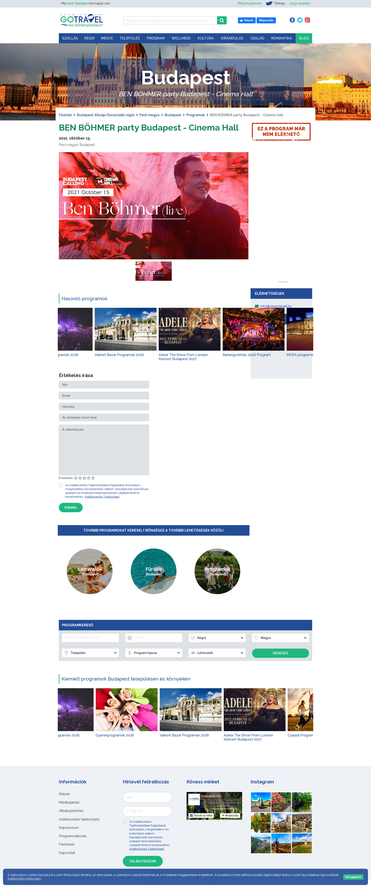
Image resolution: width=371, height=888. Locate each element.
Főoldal (65, 115)
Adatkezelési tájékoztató (79, 819)
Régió (89, 38)
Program (155, 38)
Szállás (70, 38)
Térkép (279, 3)
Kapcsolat (67, 853)
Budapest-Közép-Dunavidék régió (105, 115)
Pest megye (150, 115)
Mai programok (249, 3)
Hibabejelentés (71, 811)
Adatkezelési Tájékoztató (102, 496)
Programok (195, 115)
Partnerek (67, 844)
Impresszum (69, 828)
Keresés (280, 653)
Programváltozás (73, 836)
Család (257, 38)
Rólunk (64, 794)
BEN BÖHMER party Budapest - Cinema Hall (149, 127)
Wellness (181, 38)
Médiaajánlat (69, 802)
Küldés (71, 507)
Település (130, 38)
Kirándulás (232, 38)
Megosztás (232, 815)
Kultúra (206, 38)
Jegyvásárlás (299, 3)
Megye (107, 38)
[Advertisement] (283, 216)
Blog (304, 38)
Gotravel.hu (211, 796)
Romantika (281, 38)
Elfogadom (353, 877)
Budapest (173, 115)
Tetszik (203, 815)
